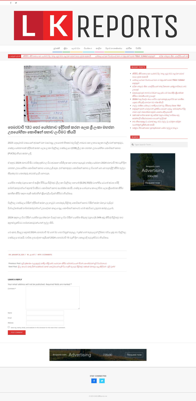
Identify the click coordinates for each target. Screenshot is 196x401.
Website (10, 323)
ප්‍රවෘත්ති (32, 255)
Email (10, 318)
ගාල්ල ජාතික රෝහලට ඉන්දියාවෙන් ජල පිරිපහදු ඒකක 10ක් (156, 105)
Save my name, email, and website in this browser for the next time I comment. (38, 327)
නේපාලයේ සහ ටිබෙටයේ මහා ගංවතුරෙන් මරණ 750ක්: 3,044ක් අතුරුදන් (125, 56)
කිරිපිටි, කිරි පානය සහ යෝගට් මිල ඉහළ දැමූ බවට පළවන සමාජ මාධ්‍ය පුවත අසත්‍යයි (57, 56)
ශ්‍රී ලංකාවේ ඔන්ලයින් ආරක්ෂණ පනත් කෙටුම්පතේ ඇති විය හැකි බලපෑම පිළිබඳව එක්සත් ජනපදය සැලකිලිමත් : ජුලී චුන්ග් (66, 266)
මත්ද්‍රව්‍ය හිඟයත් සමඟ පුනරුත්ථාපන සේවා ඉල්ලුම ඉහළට (155, 128)
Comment (12, 289)
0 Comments (47, 255)
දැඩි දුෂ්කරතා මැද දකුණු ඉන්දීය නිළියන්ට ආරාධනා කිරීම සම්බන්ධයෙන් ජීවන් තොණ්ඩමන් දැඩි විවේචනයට (64, 263)
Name (10, 313)
